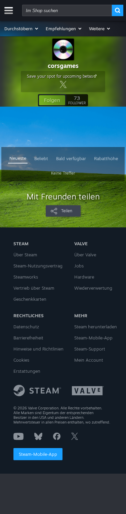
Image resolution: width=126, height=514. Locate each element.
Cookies (21, 360)
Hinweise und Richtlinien (38, 349)
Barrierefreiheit (28, 337)
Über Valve (85, 254)
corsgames (63, 65)
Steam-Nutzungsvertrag (37, 265)
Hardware (84, 277)
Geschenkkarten (29, 299)
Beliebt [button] (41, 158)
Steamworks (25, 277)
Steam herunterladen (95, 326)
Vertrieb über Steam (33, 288)
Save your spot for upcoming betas (60, 76)
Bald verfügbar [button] (71, 158)
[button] (21, 28)
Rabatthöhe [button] (106, 158)
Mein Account (88, 360)
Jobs (79, 265)
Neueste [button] (17, 158)
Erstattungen (26, 371)
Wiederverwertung (93, 288)
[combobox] (67, 10)
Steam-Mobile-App (38, 454)
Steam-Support (89, 349)
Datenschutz (26, 326)
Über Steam (25, 254)
